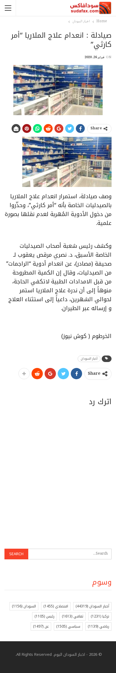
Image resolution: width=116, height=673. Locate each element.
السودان (24, 606)
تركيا (100, 616)
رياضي (98, 626)
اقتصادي (55, 606)
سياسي (68, 626)
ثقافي (72, 616)
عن (41, 626)
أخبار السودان (89, 358)
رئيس (44, 616)
